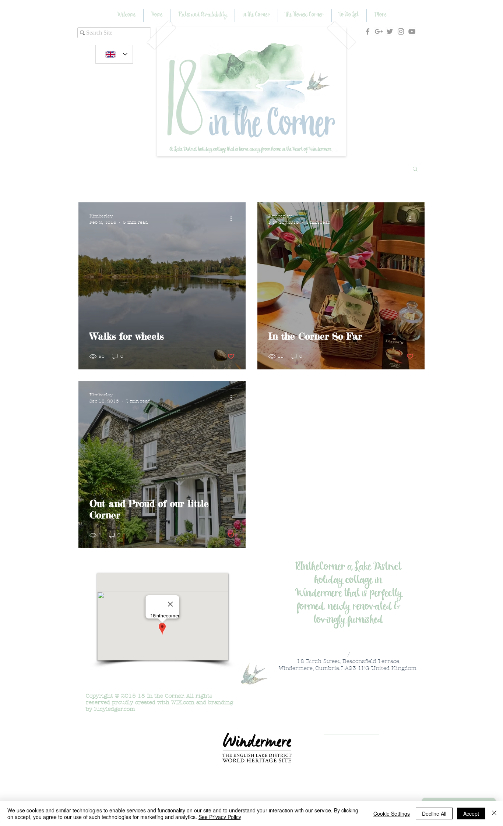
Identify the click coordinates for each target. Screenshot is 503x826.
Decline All (434, 813)
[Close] (494, 813)
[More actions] (233, 218)
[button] (415, 169)
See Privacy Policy (219, 816)
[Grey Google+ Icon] (378, 31)
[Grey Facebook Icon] (367, 31)
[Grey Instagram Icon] (401, 31)
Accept (471, 813)
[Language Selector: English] (114, 54)
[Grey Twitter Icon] (390, 31)
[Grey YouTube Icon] (412, 31)
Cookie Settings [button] (391, 813)
